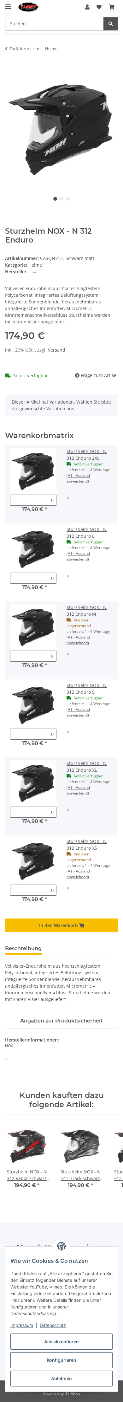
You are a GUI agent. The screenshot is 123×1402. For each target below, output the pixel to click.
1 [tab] (55, 199)
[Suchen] (110, 23)
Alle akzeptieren (61, 1341)
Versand (56, 350)
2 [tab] (61, 199)
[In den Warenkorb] (10, 68)
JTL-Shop (72, 1394)
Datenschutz (53, 1325)
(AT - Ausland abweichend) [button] (78, 478)
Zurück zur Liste (24, 48)
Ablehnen (61, 1378)
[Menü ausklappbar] (8, 4)
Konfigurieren (61, 1360)
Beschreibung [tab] (23, 948)
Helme (35, 265)
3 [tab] (68, 199)
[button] (87, 7)
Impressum (21, 1325)
